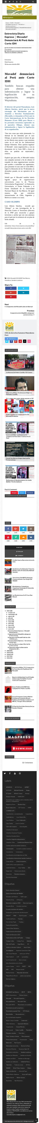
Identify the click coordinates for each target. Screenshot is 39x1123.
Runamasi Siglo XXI (24, 1049)
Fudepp (28, 938)
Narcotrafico (9, 1014)
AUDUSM (8, 790)
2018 (8, 654)
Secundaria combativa (12, 1052)
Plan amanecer (26, 1036)
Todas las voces (18, 1065)
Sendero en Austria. (25, 1055)
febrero (10, 627)
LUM (18, 957)
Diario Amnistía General (12, 890)
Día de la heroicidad (11, 877)
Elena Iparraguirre (28, 903)
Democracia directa (20, 871)
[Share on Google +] (11, 292)
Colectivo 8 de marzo (12, 830)
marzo (10, 625)
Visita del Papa (23, 1071)
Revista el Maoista (11, 1049)
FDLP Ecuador (23, 915)
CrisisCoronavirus (21, 861)
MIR (12, 969)
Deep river (9, 871)
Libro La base (22, 960)
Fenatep (20, 919)
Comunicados (10, 848)
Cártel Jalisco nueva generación (14, 864)
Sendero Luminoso (10, 26)
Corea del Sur (10, 861)
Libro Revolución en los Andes (14, 963)
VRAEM (8, 1068)
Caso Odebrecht (20, 820)
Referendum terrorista (12, 1046)
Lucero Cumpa (10, 966)
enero (10, 629)
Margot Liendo (20, 969)
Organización (9, 1027)
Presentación (23, 1039)
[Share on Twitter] (23, 288)
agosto (10, 616)
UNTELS (28, 1065)
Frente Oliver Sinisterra (12, 928)
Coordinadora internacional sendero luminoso (18, 858)
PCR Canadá (9, 1030)
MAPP (24, 966)
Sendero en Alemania (12, 1055)
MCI (29, 966)
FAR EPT (8, 915)
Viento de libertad (11, 1071)
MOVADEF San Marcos (11, 24)
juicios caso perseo (25, 976)
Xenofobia (9, 1080)
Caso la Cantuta (19, 823)
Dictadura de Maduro (12, 896)
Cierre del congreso (11, 826)
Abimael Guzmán (18, 790)
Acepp (28, 790)
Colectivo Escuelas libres (13, 836)
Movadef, (12, 51)
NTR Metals (26, 1011)
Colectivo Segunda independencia (15, 839)
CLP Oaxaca (21, 807)
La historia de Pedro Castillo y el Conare (19, 372)
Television (9, 1065)
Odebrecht (24, 1020)
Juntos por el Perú (25, 953)
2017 (8, 656)
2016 (8, 658)
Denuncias (9, 874)
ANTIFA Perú (18, 787)
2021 (8, 611)
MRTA (29, 992)
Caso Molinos (10, 820)
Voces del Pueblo (26, 1074)
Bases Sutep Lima (11, 807)
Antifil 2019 (21, 796)
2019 (8, 652)
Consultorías (9, 852)
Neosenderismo (20, 1014)
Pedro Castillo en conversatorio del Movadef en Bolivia (17, 415)
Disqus (22, 492)
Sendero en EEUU (11, 1058)
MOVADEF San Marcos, (21, 51)
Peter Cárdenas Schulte (12, 1036)
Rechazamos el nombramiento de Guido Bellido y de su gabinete (19, 481)
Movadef (17, 23)
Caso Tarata (9, 823)
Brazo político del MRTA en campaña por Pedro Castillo (21, 687)
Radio (31, 1039)
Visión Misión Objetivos (12, 1074)
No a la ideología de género (13, 1017)
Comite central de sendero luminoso (16, 845)
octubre (10, 612)
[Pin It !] (11, 297)
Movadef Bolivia (10, 1001)
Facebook (30, 492)
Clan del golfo (23, 826)
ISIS (28, 944)
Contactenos (19, 852)
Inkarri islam (27, 947)
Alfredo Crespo (18, 793)
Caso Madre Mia (21, 817)
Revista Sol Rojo (25, 1046)
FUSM (11, 23)
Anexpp (27, 793)
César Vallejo (21, 868)
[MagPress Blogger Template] (19, 10)
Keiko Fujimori (10, 957)
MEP (7, 969)
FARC (14, 915)
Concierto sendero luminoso (24, 848)
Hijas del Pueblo (10, 944)
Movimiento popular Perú (13, 1011)
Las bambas (25, 957)
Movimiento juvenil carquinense (14, 1008)
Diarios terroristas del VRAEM (14, 893)
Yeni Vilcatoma (18, 1080)
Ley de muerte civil (11, 960)
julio (9, 618)
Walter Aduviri (10, 1077)
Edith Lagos (24, 896)
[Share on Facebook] (11, 288)
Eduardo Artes (10, 900)
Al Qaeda (8, 793)
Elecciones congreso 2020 (13, 903)
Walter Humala (21, 1077)
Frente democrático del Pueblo (14, 938)
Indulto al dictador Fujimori (13, 947)
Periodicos (21, 24)
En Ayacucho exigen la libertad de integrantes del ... (18, 648)
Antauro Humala (10, 796)
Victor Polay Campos (19, 1068)
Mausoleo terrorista (22, 972)
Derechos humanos (19, 874)
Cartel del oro (10, 817)
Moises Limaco (23, 995)
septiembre (12, 614)
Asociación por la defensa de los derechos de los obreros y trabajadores (19, 800)
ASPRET (27, 787)
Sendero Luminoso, (17, 52)
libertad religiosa (10, 979)
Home (7, 23)
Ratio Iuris (9, 1042)
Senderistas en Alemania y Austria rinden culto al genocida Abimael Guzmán (23, 570)
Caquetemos (29, 814)
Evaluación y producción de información (17, 912)
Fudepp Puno (20, 941)
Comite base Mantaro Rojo (24, 842)
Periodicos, (8, 52)
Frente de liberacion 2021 (13, 934)
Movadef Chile (22, 1001)
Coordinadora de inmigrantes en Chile (16, 855)
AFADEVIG (9, 787)
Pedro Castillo (19, 1030)
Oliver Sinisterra (10, 1024)
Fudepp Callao (10, 941)
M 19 (18, 966)
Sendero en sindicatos (12, 1061)
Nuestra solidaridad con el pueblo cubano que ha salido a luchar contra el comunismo (23, 678)
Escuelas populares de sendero (14, 909)
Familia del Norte (10, 919)
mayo (10, 621)
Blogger (14, 492)
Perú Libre (21, 1033)
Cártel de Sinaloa (10, 868)
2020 (8, 650)
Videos (29, 1068)
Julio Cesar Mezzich (11, 953)
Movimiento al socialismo (25, 1004)
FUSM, (7, 51)
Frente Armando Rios (12, 925)
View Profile (12, 338)
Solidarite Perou (25, 1061)
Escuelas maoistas (22, 906)
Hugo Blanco (21, 944)
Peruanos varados (11, 1033)
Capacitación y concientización (14, 814)
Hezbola (29, 941)
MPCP (23, 992)
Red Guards (17, 1042)
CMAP (29, 807)
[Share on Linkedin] (23, 292)
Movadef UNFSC (10, 1004)
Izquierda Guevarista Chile (23, 950)
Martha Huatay (10, 972)
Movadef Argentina (19, 998)
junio (10, 620)
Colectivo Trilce (10, 842)
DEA (29, 868)
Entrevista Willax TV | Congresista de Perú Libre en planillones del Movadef (23, 669)
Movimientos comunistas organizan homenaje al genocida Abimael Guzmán (23, 588)
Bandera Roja (21, 804)
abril (9, 623)
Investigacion (9, 950)
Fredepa (21, 922)
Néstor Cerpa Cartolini (12, 1020)
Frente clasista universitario (13, 931)
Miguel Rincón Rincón (12, 976)
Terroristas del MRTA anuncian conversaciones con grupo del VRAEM (22, 579)
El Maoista (20, 900)
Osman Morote (20, 1027)
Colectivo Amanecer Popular (14, 833)
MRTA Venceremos (11, 995)
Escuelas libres (10, 906)
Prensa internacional (11, 1039)
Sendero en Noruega (24, 1058)
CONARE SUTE (10, 811)
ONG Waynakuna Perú (10, 1121)
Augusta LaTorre (10, 804)
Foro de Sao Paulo (11, 922)
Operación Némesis (23, 1024)
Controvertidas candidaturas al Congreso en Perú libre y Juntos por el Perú (18, 436)
